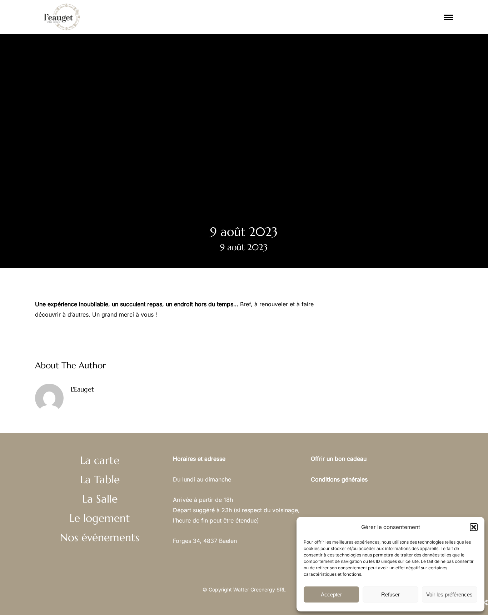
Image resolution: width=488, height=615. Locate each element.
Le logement (267, 51)
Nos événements (99, 537)
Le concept (185, 51)
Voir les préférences (449, 594)
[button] (473, 527)
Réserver (310, 51)
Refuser (390, 594)
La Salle (100, 498)
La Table (100, 479)
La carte (152, 51)
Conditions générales (339, 479)
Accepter (331, 594)
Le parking (229, 51)
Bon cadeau (386, 51)
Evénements (346, 51)
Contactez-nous (430, 51)
